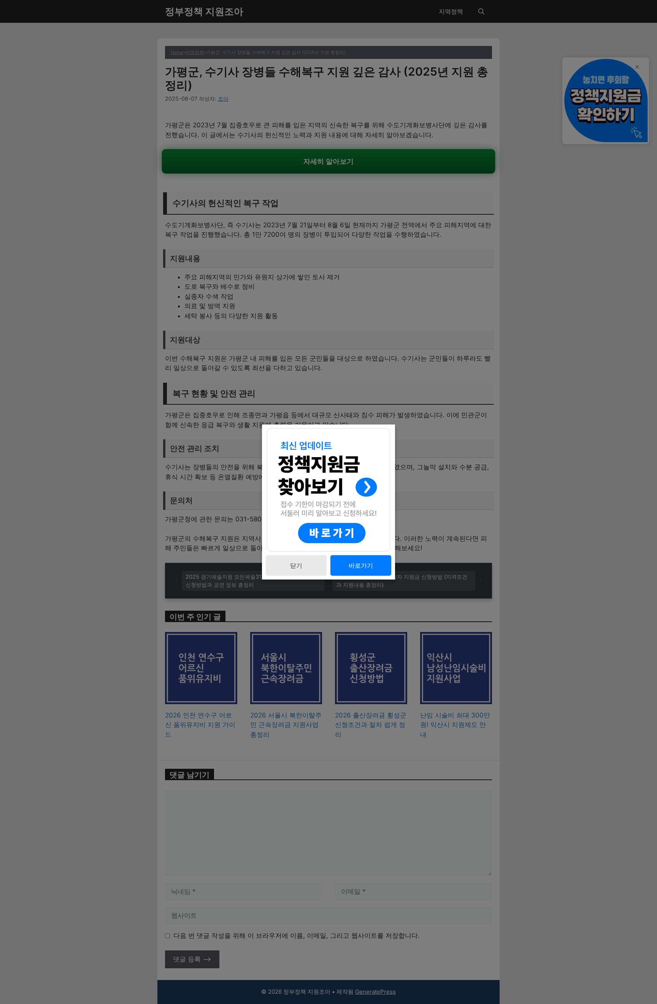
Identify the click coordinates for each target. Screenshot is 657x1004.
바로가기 (361, 565)
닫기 (296, 565)
